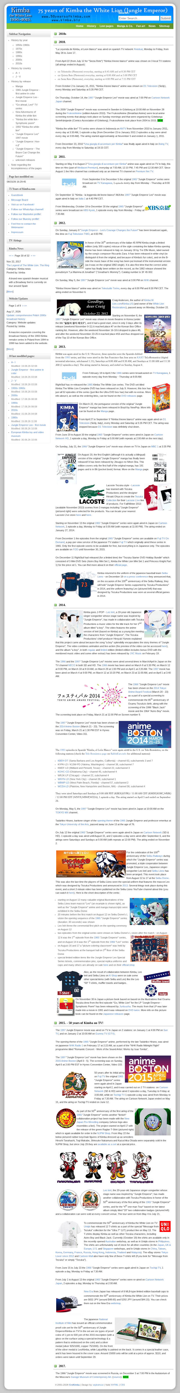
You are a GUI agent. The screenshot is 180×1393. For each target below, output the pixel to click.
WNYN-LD (63, 779)
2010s (14, 410)
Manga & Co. (125, 26)
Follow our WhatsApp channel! (27, 209)
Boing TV (163, 144)
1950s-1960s (18, 388)
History (91, 26)
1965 (134, 179)
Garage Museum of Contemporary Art (91, 1377)
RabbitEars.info (118, 753)
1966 (119, 373)
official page (120, 565)
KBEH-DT (63, 760)
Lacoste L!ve (133, 500)
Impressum (17, 232)
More (10, 291)
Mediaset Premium (87, 167)
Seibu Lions (158, 871)
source (117, 1377)
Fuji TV (123, 542)
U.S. (95, 1248)
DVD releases (128, 395)
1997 (91, 97)
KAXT (140, 357)
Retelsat (138, 49)
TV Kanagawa (104, 183)
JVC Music (136, 653)
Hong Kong (98, 1252)
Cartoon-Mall (86, 1256)
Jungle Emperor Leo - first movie (28, 425)
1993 (67, 357)
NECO (71, 665)
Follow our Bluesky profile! (25, 219)
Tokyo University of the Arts (74, 824)
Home (79, 26)
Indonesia (110, 1252)
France (78, 1252)
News (152, 26)
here (78, 515)
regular (91, 650)
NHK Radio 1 (76, 1045)
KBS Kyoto (89, 210)
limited (104, 650)
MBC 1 (154, 446)
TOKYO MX (62, 812)
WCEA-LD (63, 786)
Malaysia (136, 1252)
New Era (88, 1291)
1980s (14, 417)
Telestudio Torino (110, 288)
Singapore (108, 1248)
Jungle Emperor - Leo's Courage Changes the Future (109, 230)
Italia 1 (82, 198)
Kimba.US (127, 303)
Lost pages (106, 26)
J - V (13, 380)
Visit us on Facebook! (22, 204)
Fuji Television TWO (79, 234)
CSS (122, 1385)
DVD (130, 1010)
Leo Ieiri (110, 612)
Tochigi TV (119, 1095)
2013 (125, 885)
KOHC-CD (63, 771)
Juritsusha (125, 1006)
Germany (68, 1252)
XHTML (114, 1385)
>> (34, 255)
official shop (128, 965)
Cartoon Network (153, 832)
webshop (116, 1303)
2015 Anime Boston (66, 1061)
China (154, 1248)
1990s (14, 403)
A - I (13, 362)
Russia (87, 1252)
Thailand (121, 1252)
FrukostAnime (74, 113)
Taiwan (162, 1248)
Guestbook (17, 195)
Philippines (163, 1241)
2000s (14, 395)
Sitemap (164, 26)
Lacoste (135, 485)
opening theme (105, 820)
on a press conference (136, 576)
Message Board (19, 200)
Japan (160, 1245)
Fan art (140, 26)
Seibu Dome (162, 878)
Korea (59, 1252)
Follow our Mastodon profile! (26, 214)
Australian (110, 1241)
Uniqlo (87, 1226)
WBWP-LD (63, 782)
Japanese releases (113, 1014)
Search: (124, 12)
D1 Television (150, 86)
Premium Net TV (144, 171)
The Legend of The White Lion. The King (28, 265)
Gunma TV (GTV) (105, 1033)
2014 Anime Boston (69, 726)
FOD (75, 549)
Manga (104, 411)
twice (137, 1010)
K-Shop (113, 975)
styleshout (98, 1385)
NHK (146, 280)
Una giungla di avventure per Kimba (103, 144)
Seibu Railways (154, 856)
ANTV (123, 128)
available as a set (107, 1144)
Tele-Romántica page (96, 753)
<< (10, 255)
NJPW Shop (103, 1133)
